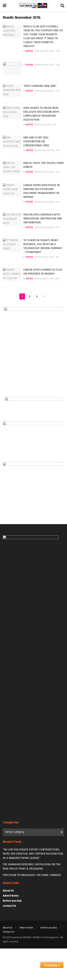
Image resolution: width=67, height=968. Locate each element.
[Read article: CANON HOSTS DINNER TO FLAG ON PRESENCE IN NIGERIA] (12, 274)
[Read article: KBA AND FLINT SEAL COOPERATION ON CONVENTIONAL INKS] (12, 142)
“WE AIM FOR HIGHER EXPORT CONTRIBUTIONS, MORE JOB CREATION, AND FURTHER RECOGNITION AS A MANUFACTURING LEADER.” (33, 854)
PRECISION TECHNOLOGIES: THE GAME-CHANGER (32, 875)
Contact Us (9, 905)
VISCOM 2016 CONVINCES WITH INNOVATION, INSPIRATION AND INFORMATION (42, 218)
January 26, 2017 (43, 125)
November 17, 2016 (44, 257)
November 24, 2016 (45, 150)
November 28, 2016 (45, 91)
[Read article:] (12, 68)
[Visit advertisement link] (33, 349)
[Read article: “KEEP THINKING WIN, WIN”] (12, 91)
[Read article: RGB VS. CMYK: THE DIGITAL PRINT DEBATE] (12, 168)
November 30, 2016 (45, 51)
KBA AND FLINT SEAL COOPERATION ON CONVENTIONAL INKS (36, 141)
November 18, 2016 (44, 172)
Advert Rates (11, 895)
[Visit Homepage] (33, 6)
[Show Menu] (4, 5)
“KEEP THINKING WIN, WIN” (40, 86)
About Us (8, 890)
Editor (29, 51)
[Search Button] (62, 5)
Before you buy (12, 900)
